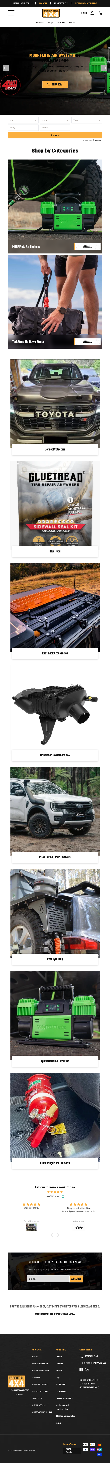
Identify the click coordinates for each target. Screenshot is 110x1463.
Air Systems (39, 23)
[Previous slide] (6, 68)
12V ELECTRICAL (37, 1398)
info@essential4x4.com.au (94, 1363)
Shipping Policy (61, 1384)
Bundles (72, 23)
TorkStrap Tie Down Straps (28, 342)
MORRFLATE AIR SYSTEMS (40, 1363)
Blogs (58, 1377)
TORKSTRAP (36, 1377)
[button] (11, 13)
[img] (55, 1192)
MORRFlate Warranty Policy (65, 1416)
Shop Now (57, 84)
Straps (50, 23)
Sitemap (58, 1423)
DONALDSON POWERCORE (40, 1370)
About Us (59, 1356)
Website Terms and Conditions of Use (62, 1407)
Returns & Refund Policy (64, 1398)
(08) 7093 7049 (91, 1356)
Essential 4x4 (18, 1450)
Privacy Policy (61, 1391)
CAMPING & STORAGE (39, 1405)
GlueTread (61, 23)
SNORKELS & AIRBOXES (40, 1384)
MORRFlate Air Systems (26, 247)
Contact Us (59, 1363)
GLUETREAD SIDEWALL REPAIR (42, 1412)
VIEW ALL (87, 246)
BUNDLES (35, 1356)
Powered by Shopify (29, 1450)
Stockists (59, 1370)
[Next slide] (104, 68)
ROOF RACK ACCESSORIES (40, 1391)
